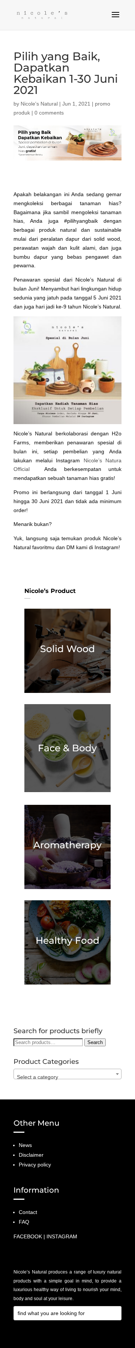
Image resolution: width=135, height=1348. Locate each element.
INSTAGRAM (61, 1236)
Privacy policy (35, 1165)
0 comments (49, 113)
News (25, 1145)
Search (95, 1042)
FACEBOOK (28, 1236)
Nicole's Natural (39, 104)
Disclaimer (31, 1155)
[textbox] (67, 1077)
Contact (28, 1212)
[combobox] (68, 1074)
